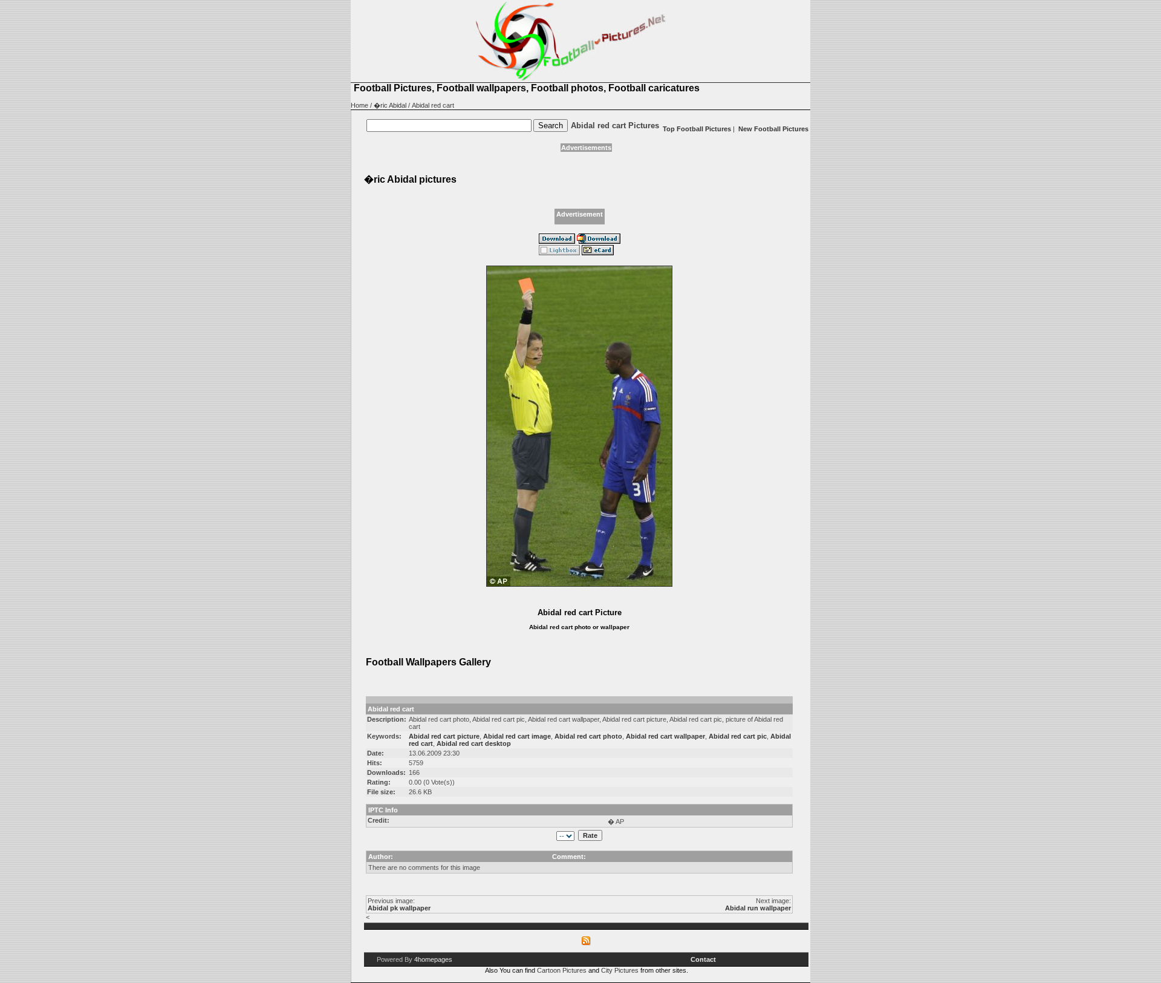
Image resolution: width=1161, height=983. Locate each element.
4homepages (433, 959)
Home (359, 105)
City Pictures (620, 970)
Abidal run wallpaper (758, 908)
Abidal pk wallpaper (399, 908)
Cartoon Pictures (562, 970)
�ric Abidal (390, 105)
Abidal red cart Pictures (615, 125)
